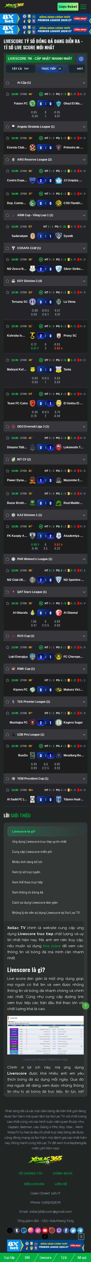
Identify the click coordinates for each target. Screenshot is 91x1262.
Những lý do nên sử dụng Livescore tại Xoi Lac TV (46, 913)
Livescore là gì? (23, 831)
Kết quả (82, 1257)
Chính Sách (62, 1173)
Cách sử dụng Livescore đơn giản (35, 902)
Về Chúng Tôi (30, 1173)
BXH (27, 1257)
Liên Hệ (61, 1184)
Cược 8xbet (68, 6)
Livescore (45, 1257)
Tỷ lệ (63, 1257)
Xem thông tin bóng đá (27, 892)
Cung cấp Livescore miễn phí (32, 852)
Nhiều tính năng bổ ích (27, 862)
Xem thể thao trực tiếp (27, 882)
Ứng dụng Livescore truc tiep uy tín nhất (39, 841)
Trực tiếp (9, 1257)
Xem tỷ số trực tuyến (26, 872)
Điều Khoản (34, 1184)
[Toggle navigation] (83, 7)
